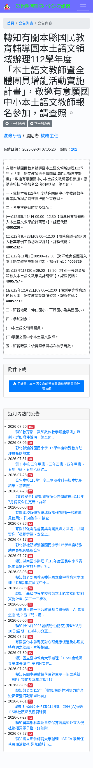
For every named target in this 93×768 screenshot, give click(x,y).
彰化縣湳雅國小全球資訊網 (43, 6)
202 (74, 149)
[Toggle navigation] (83, 6)
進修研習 (12, 136)
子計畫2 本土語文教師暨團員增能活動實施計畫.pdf (48, 386)
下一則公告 (41, 123)
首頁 (10, 23)
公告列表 (26, 23)
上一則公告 (17, 123)
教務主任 (49, 136)
